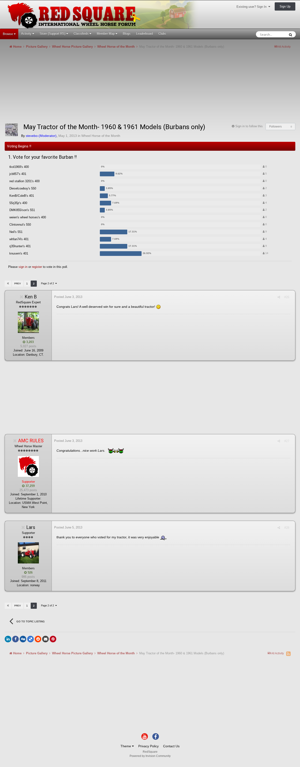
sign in (23, 267)
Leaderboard (144, 33)
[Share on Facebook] (15, 639)
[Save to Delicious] (30, 639)
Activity (26, 33)
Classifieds (82, 33)
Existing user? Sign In (252, 6)
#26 (286, 297)
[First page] (8, 284)
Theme (126, 746)
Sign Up (285, 6)
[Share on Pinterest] (53, 639)
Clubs (162, 33)
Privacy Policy (148, 746)
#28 (286, 527)
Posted (68, 297)
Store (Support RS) (53, 33)
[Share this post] (279, 297)
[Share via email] (45, 639)
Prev (17, 283)
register (37, 267)
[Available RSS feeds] (288, 653)
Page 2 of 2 (48, 283)
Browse (8, 34)
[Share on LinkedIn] (8, 639)
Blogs (127, 33)
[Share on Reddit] (38, 639)
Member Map (106, 33)
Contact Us (171, 746)
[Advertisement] (90, 88)
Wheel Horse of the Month (100, 136)
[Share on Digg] (23, 639)
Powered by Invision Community (150, 756)
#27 (286, 441)
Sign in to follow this (249, 126)
